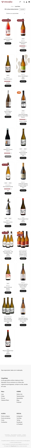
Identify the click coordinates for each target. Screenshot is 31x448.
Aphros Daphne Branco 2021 (8, 112)
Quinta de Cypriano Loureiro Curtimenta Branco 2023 (23, 320)
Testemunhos (20, 396)
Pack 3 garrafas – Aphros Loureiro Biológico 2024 (23, 253)
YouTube (19, 418)
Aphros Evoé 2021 (8, 39)
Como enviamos (5, 418)
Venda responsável (21, 435)
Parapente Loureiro (7, 222)
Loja (2, 394)
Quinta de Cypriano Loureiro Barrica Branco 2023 (23, 286)
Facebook (19, 422)
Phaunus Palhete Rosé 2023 (8, 351)
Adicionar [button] (8, 43)
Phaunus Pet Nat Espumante (23, 153)
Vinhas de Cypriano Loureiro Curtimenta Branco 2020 (23, 185)
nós (19, 394)
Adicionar (23, 50)
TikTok (18, 420)
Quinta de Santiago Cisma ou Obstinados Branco (23, 116)
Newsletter (20, 398)
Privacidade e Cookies (16, 434)
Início (12, 6)
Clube (2, 396)
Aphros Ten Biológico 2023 (23, 76)
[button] (20, 2)
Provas (3, 398)
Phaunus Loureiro (8, 79)
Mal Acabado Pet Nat (8, 186)
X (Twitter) (20, 424)
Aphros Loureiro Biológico (23, 43)
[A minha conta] (26, 2)
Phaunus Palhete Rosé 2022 (23, 219)
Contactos (4, 422)
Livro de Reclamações (10, 435)
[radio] (23, 39)
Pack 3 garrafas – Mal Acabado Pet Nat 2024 (8, 253)
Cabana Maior (5, 400)
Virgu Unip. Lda (13, 446)
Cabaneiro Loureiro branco (7, 150)
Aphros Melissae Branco (8, 288)
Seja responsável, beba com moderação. (12, 370)
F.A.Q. (2, 420)
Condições (7, 434)
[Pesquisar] (24, 2)
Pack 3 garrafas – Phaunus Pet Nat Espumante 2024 (8, 320)
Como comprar (5, 416)
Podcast (19, 402)
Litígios (24, 434)
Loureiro (22, 9)
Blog (18, 400)
